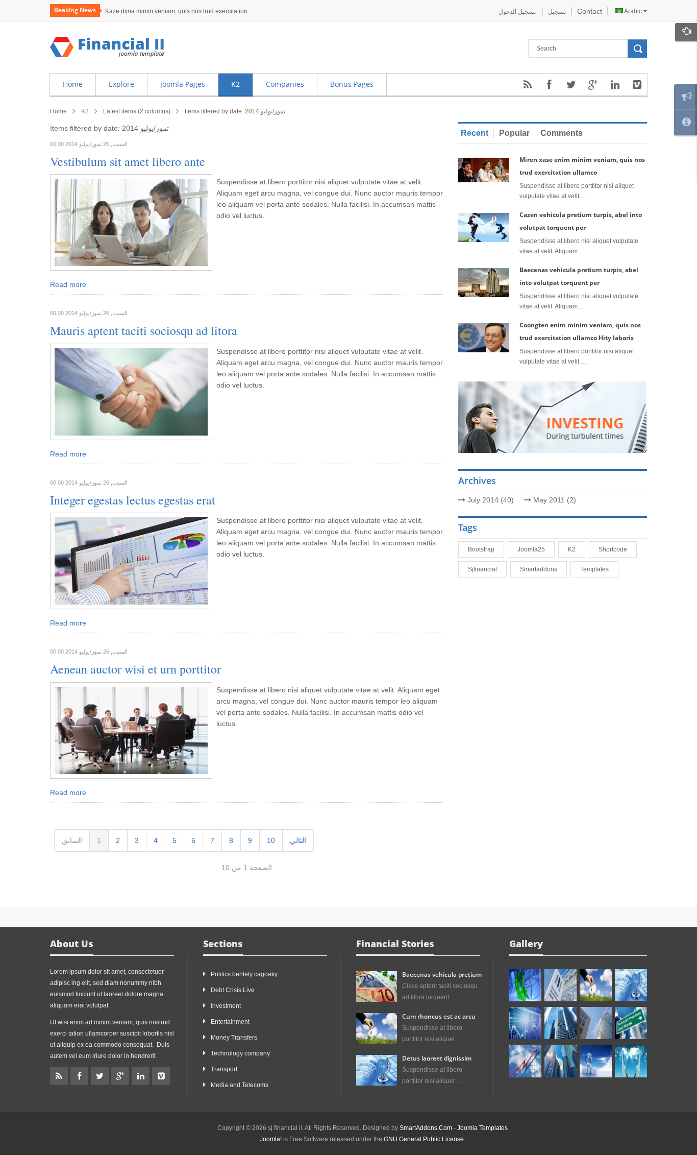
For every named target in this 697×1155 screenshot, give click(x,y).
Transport (224, 1069)
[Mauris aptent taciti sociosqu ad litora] (131, 391)
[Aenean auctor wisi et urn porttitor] (131, 730)
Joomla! (271, 1139)
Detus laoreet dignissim (436, 1058)
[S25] (525, 1061)
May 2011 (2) (554, 500)
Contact (589, 11)
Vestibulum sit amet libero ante (127, 161)
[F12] (631, 985)
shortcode (615, 549)
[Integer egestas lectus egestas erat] (131, 560)
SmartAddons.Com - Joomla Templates (454, 1128)
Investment (226, 1005)
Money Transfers (234, 1037)
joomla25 (533, 549)
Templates (596, 569)
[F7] (560, 1023)
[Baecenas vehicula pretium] (376, 986)
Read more (68, 284)
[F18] (631, 1061)
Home (58, 111)
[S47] (525, 985)
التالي (298, 840)
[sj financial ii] (107, 47)
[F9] (631, 1023)
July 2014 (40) (490, 500)
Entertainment (230, 1021)
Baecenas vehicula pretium (442, 974)
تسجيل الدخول (518, 11)
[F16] (525, 1023)
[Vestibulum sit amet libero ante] (131, 222)
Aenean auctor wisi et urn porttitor (135, 669)
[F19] (596, 1061)
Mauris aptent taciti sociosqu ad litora (143, 330)
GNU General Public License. (424, 1139)
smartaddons (540, 569)
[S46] (560, 1061)
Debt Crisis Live (233, 990)
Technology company (240, 1053)
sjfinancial (484, 569)
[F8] (596, 1023)
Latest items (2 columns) (136, 111)
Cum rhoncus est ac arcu (439, 1016)
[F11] (596, 985)
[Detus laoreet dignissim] (376, 1070)
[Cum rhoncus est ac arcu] (376, 1028)
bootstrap (483, 549)
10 (271, 840)
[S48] (560, 985)
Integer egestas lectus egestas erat (132, 500)
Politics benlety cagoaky (244, 974)
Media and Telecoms (239, 1085)
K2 (574, 549)
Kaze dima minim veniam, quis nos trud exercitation (176, 11)
